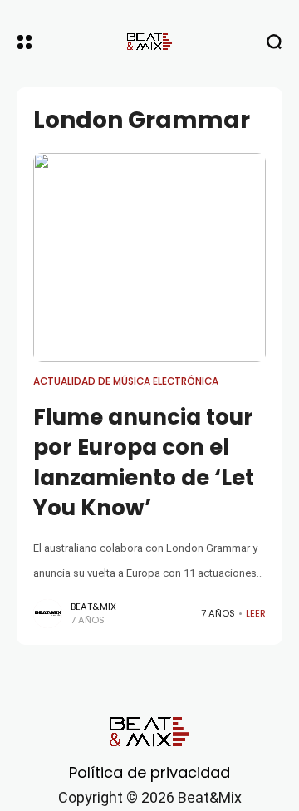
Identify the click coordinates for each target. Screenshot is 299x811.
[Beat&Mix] (149, 41)
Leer (256, 613)
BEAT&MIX (93, 606)
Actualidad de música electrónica (125, 381)
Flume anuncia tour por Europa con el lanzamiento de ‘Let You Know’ (143, 462)
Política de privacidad (149, 772)
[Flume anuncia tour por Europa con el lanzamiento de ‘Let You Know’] (149, 257)
